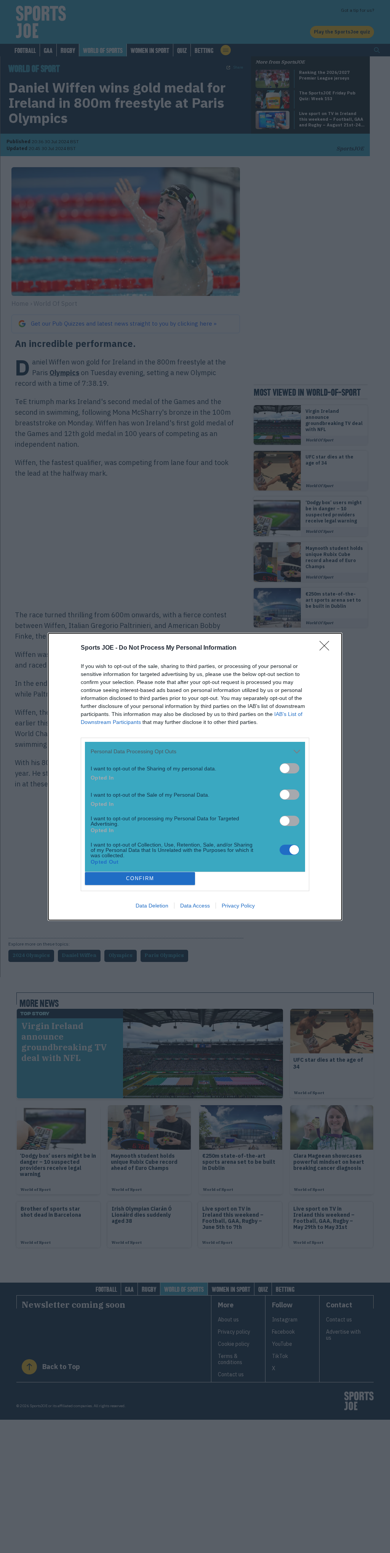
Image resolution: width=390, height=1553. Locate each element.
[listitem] (195, 752)
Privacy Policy (238, 906)
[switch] (289, 768)
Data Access (195, 906)
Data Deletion (152, 906)
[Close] (327, 648)
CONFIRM (140, 878)
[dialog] (195, 776)
